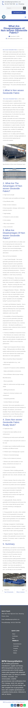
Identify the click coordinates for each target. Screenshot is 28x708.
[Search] (24, 8)
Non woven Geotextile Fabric (10, 49)
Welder (15, 653)
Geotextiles (16, 646)
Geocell (15, 650)
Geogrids (15, 648)
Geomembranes (17, 643)
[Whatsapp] (24, 705)
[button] (25, 17)
